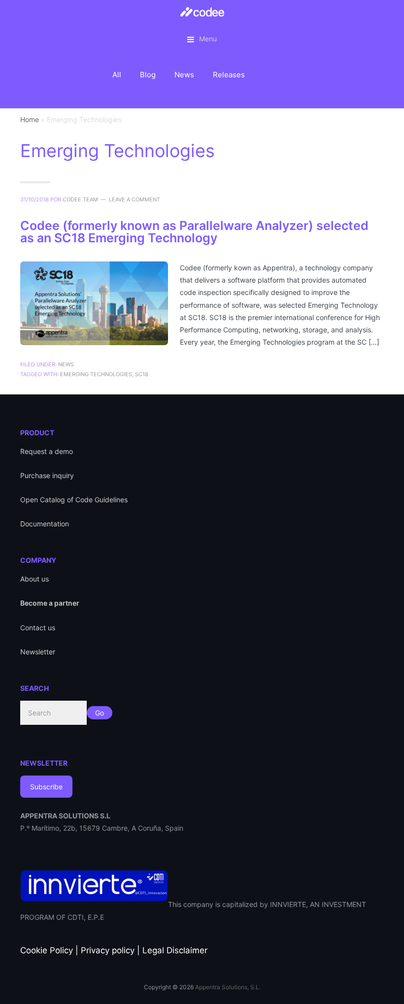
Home (29, 119)
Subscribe (46, 786)
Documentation (44, 523)
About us (34, 579)
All (116, 74)
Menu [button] (208, 38)
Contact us (37, 627)
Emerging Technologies (96, 374)
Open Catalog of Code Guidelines (74, 499)
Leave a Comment (134, 199)
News (184, 74)
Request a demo (46, 451)
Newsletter (37, 652)
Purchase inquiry (47, 475)
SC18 (141, 374)
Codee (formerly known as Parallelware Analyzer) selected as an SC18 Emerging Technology (194, 231)
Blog (148, 74)
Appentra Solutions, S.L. (228, 987)
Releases (229, 74)
